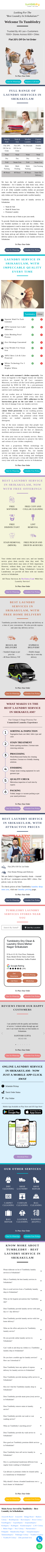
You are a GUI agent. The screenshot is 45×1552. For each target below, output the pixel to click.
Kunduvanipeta (25, 1526)
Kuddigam (14, 1526)
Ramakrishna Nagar (17, 1532)
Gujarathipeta (17, 1523)
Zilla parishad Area (25, 1538)
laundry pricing (24, 889)
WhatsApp (30, 981)
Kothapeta (5, 1526)
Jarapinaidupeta (30, 1523)
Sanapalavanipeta (33, 1532)
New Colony (19, 1529)
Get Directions (14, 974)
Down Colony (37, 1520)
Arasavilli (18, 1517)
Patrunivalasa (30, 1529)
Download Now (22, 1157)
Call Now (14, 981)
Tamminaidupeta (7, 1535)
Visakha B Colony (9, 1538)
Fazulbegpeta (6, 1523)
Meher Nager (7, 1529)
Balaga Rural (29, 1517)
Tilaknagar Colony (21, 1535)
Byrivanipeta (25, 1520)
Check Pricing (30, 975)
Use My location (33, 927)
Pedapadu (5, 1532)
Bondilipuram (13, 1520)
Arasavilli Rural (7, 1517)
